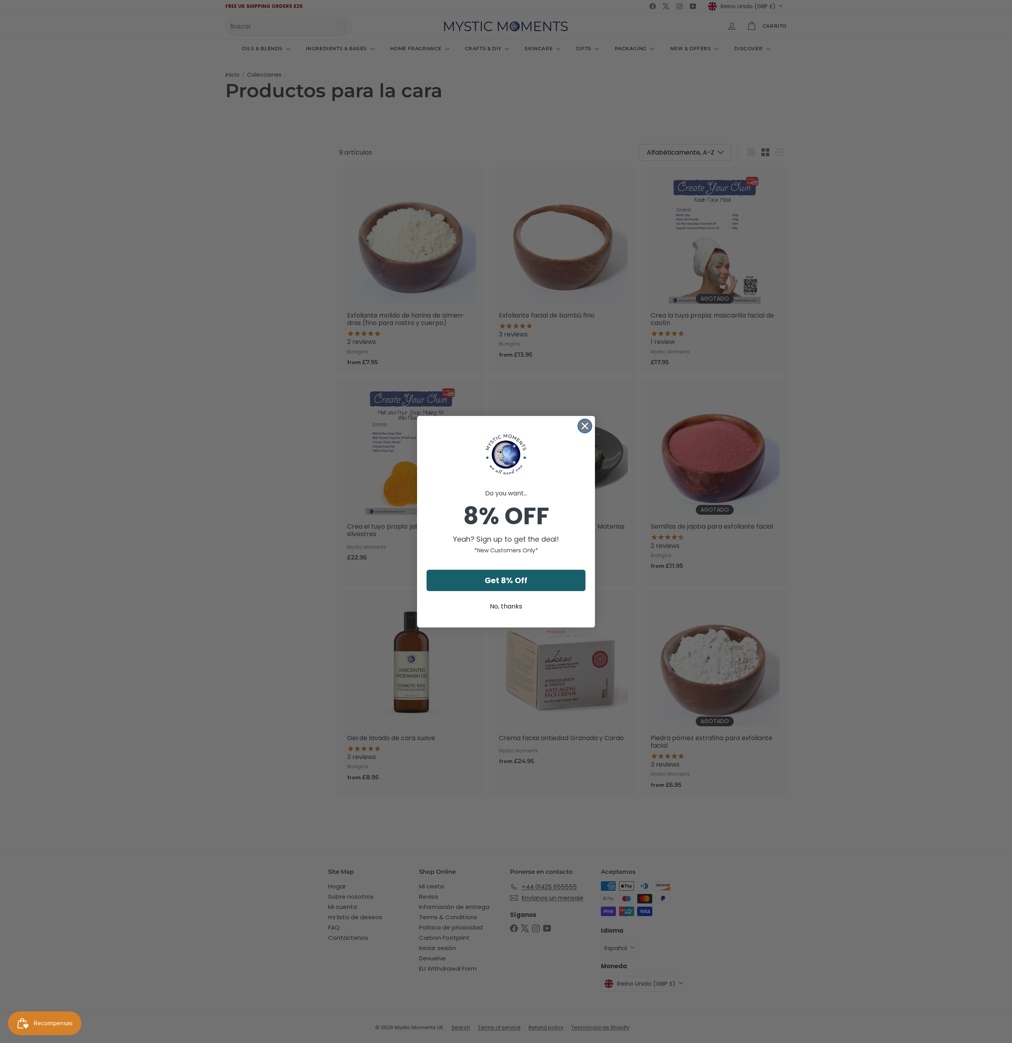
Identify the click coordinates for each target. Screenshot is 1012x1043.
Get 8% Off (506, 580)
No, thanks (506, 606)
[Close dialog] (585, 426)
